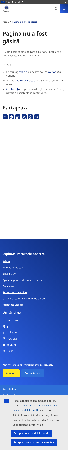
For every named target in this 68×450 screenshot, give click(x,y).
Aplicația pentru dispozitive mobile (23, 280)
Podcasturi (9, 286)
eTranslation (10, 273)
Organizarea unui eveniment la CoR (24, 298)
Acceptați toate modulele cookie (31, 433)
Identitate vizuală (13, 304)
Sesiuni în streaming (15, 292)
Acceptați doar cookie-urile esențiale (34, 442)
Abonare (11, 373)
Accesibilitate (10, 389)
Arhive (6, 261)
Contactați (12, 89)
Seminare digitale (13, 267)
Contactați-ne (33, 373)
